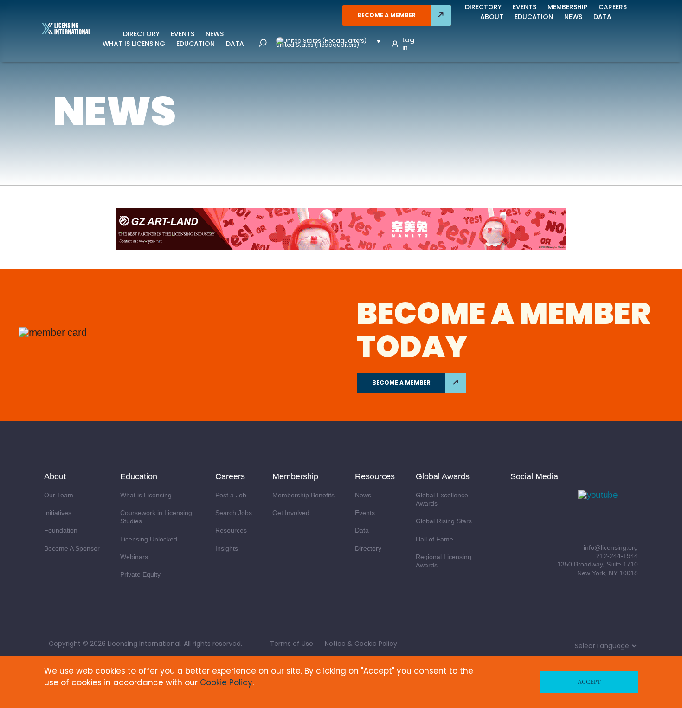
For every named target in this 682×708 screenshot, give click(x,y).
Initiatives (57, 512)
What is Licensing (134, 43)
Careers (612, 7)
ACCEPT (589, 681)
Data (235, 43)
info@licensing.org (611, 547)
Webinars (134, 556)
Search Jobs (233, 512)
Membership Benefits (303, 495)
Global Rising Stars (444, 521)
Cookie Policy (226, 682)
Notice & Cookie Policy (361, 643)
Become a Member (386, 15)
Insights (226, 548)
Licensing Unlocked (148, 539)
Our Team (58, 495)
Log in (408, 43)
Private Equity (140, 574)
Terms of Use (291, 643)
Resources (231, 530)
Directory (141, 34)
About (491, 16)
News (215, 34)
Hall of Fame (434, 539)
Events (182, 34)
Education (195, 43)
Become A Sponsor (72, 548)
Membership (567, 7)
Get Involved (290, 512)
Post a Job (230, 495)
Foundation (60, 530)
